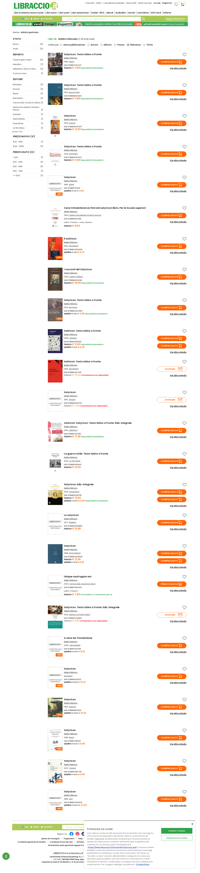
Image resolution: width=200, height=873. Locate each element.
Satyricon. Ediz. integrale (79, 484)
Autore (94, 44)
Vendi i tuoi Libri (145, 3)
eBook (110, 12)
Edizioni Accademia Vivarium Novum (28, 108)
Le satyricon (71, 515)
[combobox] (101, 19)
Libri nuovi (51, 12)
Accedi (157, 3)
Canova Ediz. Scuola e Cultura (28, 102)
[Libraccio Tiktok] (83, 835)
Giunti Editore (28, 119)
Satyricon (70, 115)
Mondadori (28, 98)
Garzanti (28, 114)
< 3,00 (28, 157)
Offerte (167, 12)
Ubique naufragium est (78, 576)
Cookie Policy (142, 864)
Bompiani (28, 84)
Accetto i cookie (177, 830)
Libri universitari (80, 12)
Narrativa (28, 64)
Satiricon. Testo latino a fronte (82, 330)
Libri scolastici (29, 12)
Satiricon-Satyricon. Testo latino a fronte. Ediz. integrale (98, 423)
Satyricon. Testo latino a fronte (83, 54)
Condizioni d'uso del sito (61, 842)
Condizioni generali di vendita (32, 842)
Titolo (149, 44)
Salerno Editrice (76, 276)
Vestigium (73, 430)
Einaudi (28, 89)
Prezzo (121, 44)
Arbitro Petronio (70, 58)
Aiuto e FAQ (131, 3)
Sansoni (72, 706)
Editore (108, 44)
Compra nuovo (170, 61)
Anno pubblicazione (74, 44)
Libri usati (64, 12)
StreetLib (72, 522)
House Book (28, 123)
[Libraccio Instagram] (77, 835)
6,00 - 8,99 (28, 166)
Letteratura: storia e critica (28, 69)
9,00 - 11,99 (28, 171)
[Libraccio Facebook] (71, 835)
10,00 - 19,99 (28, 146)
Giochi (131, 12)
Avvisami (170, 369)
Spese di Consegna (50, 838)
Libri (26, 18)
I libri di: (52, 39)
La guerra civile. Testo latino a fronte (86, 453)
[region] (139, 844)
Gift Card (156, 12)
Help (80, 838)
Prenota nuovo (170, 584)
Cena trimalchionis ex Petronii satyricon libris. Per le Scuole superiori (105, 208)
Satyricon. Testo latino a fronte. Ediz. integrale (91, 607)
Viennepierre (74, 645)
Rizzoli (28, 93)
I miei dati (89, 3)
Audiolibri (121, 12)
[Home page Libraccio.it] (36, 9)
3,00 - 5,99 (28, 162)
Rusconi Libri (74, 92)
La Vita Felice (28, 128)
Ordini (98, 3)
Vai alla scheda (178, 68)
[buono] (100, 24)
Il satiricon (70, 238)
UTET (71, 799)
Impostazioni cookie (176, 838)
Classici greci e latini (28, 60)
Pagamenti (69, 838)
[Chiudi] (192, 824)
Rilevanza (135, 44)
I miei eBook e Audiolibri (113, 3)
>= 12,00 (28, 175)
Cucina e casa (28, 73)
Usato (28, 48)
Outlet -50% (97, 12)
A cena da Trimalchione (78, 638)
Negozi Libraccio (175, 18)
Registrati (167, 3)
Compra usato (169, 184)
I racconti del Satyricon (78, 269)
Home (16, 32)
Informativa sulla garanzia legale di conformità (70, 845)
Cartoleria (143, 12)
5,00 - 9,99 (28, 141)
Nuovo (28, 44)
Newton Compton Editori (79, 614)
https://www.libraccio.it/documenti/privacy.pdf (112, 847)
